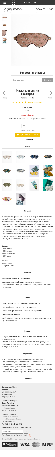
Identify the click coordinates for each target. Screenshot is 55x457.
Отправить (48, 80)
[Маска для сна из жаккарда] (32, 40)
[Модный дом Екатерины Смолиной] (12, 2)
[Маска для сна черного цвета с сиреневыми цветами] (20, 199)
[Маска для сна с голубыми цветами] (20, 157)
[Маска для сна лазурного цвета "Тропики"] (34, 185)
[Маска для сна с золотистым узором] (48, 171)
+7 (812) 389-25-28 (13, 9)
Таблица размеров (27, 130)
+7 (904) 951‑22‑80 (43, 9)
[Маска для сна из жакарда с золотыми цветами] (7, 171)
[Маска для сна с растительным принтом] (7, 199)
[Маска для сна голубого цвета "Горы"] (20, 171)
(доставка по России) (10, 416)
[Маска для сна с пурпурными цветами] (7, 157)
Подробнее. (41, 118)
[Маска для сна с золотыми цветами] (48, 157)
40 (24, 126)
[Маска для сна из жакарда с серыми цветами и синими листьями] (34, 157)
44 (30, 126)
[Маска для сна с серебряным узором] (34, 171)
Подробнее (38, 282)
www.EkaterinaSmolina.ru (11, 419)
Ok (26, 432)
